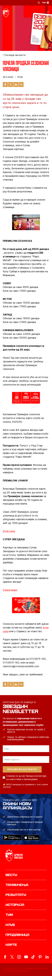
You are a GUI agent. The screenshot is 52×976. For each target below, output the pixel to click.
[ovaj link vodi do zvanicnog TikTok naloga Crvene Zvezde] (33, 957)
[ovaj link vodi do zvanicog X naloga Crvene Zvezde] (12, 957)
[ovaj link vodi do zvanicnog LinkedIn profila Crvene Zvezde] (47, 957)
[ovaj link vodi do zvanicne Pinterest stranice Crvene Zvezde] (40, 957)
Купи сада (9, 531)
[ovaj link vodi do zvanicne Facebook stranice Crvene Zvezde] (5, 957)
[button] (47, 12)
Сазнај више (10, 589)
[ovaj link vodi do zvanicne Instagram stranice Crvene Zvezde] (19, 957)
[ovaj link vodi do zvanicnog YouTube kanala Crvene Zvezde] (26, 957)
